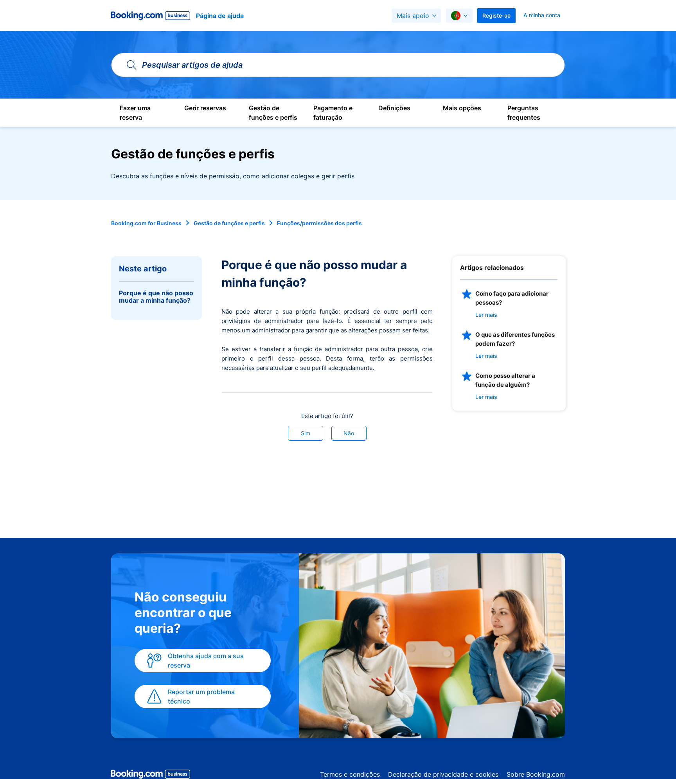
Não (348, 433)
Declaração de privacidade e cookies (443, 774)
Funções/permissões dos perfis (319, 223)
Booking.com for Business (146, 223)
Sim (305, 433)
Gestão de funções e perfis (229, 223)
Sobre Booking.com (536, 774)
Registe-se (496, 15)
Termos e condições (350, 774)
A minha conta (541, 15)
